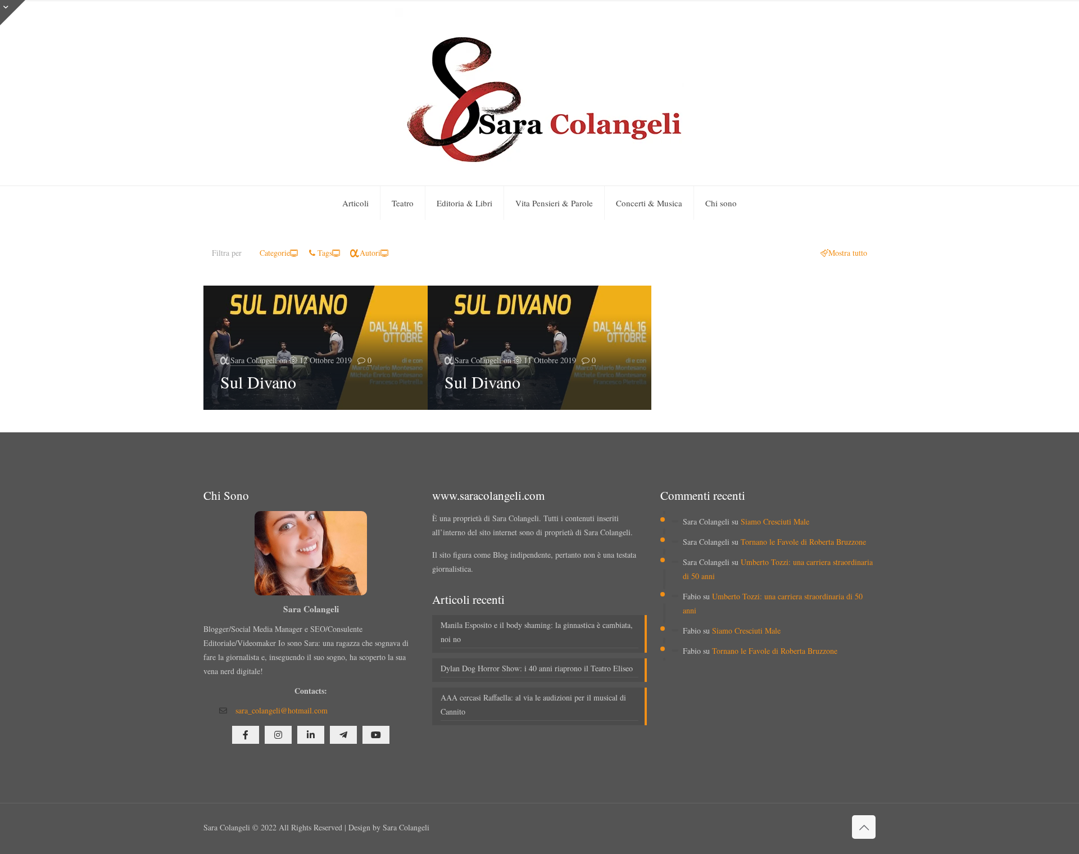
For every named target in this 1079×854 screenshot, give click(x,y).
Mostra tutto (847, 252)
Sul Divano (258, 381)
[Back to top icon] (864, 827)
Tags (325, 252)
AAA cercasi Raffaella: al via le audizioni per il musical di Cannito (533, 704)
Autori (370, 252)
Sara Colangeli (253, 360)
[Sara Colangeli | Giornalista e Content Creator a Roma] (539, 93)
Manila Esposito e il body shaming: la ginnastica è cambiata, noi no (537, 632)
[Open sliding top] (12, 12)
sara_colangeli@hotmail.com (281, 710)
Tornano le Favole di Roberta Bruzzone (803, 541)
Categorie (275, 252)
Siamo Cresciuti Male (775, 521)
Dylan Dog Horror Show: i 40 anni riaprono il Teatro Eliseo (537, 668)
